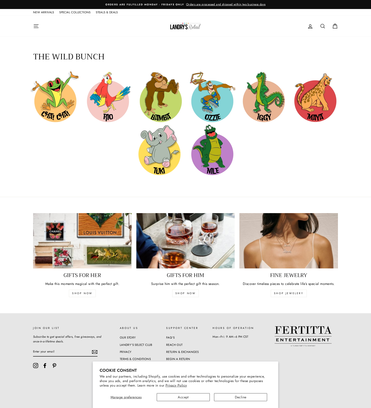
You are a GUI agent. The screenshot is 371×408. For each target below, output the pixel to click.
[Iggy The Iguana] (263, 121)
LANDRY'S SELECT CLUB (136, 345)
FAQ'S (170, 337)
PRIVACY (126, 352)
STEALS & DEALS (107, 12)
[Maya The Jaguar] (315, 121)
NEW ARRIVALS (43, 12)
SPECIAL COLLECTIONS (75, 12)
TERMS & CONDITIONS (135, 359)
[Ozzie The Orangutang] (212, 121)
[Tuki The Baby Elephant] (159, 174)
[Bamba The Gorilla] (160, 121)
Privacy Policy (176, 385)
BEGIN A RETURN (178, 359)
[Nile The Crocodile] (212, 174)
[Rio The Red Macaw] (107, 121)
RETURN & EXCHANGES (182, 352)
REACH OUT (174, 345)
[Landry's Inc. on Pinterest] (54, 365)
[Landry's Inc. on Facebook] (44, 365)
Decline (240, 397)
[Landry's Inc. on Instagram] (35, 365)
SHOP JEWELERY (289, 293)
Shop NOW (185, 293)
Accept (183, 397)
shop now (82, 293)
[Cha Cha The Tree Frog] (55, 121)
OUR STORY (128, 337)
